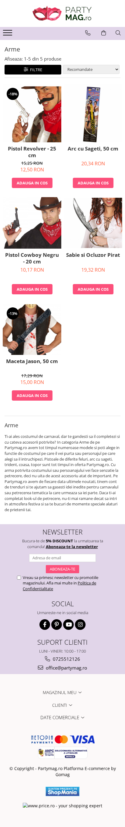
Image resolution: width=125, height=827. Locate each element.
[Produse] (8, 34)
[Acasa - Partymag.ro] (62, 13)
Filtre (35, 69)
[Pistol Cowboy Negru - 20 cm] (32, 223)
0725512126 (66, 659)
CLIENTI (60, 705)
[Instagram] (80, 624)
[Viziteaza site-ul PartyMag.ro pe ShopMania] (62, 791)
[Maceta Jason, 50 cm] (32, 329)
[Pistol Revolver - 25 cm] (32, 113)
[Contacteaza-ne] (88, 33)
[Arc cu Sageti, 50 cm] (93, 113)
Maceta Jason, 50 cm (32, 361)
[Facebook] (44, 624)
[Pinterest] (56, 624)
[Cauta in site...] (118, 33)
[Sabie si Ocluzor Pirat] (93, 223)
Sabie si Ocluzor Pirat (93, 255)
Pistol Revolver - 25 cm (32, 152)
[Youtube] (68, 624)
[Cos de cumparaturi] (103, 33)
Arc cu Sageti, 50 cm (93, 148)
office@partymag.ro (66, 668)
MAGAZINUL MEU (60, 692)
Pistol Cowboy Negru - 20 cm (32, 258)
